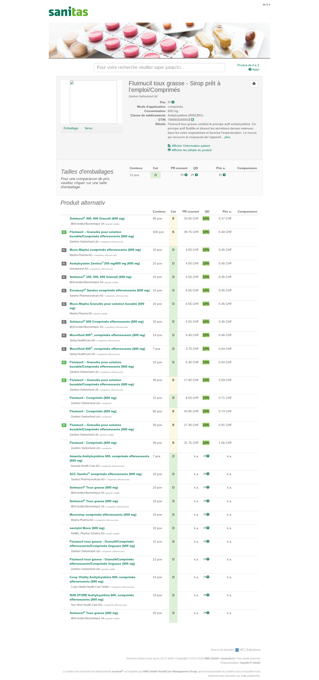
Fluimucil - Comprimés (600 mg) (93, 397)
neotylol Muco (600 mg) (87, 528)
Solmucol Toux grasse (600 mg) (94, 487)
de (264, 4)
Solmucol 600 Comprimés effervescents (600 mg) (107, 321)
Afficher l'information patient (191, 145)
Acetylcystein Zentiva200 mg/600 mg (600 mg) (105, 263)
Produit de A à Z (248, 65)
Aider (255, 69)
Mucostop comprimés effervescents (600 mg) (103, 514)
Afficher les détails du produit (192, 150)
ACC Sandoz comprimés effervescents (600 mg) (106, 474)
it (269, 4)
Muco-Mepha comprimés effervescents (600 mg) (105, 249)
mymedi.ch (228, 658)
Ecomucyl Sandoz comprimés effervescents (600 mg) (110, 290)
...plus (226, 137)
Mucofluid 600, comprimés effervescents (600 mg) (107, 335)
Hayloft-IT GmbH (250, 662)
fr (267, 4)
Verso (88, 128)
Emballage (71, 128)
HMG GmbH (211, 658)
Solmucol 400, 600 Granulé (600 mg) (97, 218)
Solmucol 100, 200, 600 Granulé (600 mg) (101, 277)
